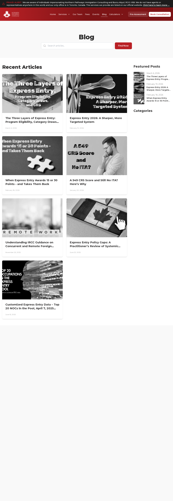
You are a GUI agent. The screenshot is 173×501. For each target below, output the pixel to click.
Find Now (123, 45)
